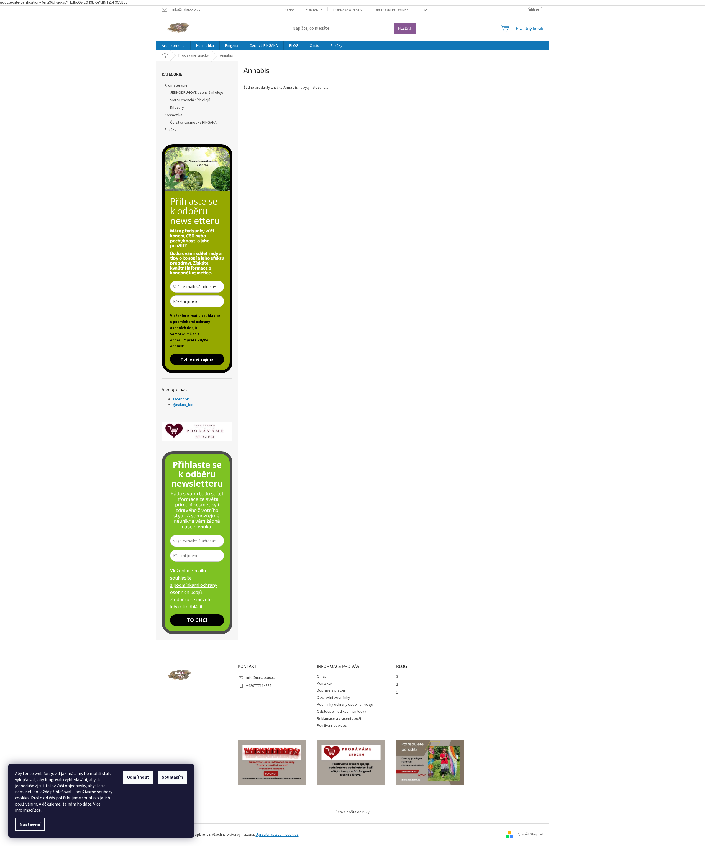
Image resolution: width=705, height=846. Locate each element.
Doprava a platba (348, 9)
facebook (181, 399)
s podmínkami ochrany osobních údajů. (190, 324)
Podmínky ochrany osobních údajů (345, 704)
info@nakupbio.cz (261, 677)
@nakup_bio (183, 405)
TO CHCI (197, 620)
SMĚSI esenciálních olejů (190, 100)
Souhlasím (172, 777)
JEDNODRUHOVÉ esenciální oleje (196, 92)
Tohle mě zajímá (197, 359)
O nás (289, 9)
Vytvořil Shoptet (530, 834)
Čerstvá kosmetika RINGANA (193, 122)
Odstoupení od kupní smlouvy (341, 711)
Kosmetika (173, 115)
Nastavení (30, 824)
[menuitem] (173, 45)
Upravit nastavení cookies (277, 834)
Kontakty (314, 9)
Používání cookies (332, 725)
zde (37, 810)
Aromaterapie (176, 85)
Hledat (405, 28)
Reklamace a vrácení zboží (339, 718)
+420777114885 (258, 686)
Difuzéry (177, 107)
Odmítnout (138, 777)
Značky (170, 130)
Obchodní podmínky (391, 9)
